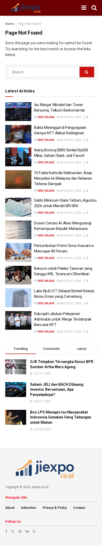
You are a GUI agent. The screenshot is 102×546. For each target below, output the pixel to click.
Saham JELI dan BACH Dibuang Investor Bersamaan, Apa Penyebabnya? (56, 389)
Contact (79, 508)
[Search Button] (87, 72)
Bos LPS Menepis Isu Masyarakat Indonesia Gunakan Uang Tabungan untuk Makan (60, 417)
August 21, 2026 (70, 258)
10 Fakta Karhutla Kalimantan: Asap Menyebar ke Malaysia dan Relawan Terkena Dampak (63, 178)
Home (9, 24)
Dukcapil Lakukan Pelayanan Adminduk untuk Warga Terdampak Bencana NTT (62, 319)
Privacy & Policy (55, 508)
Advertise (28, 508)
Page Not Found (29, 24)
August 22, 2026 (70, 117)
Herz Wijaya (46, 117)
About (9, 508)
